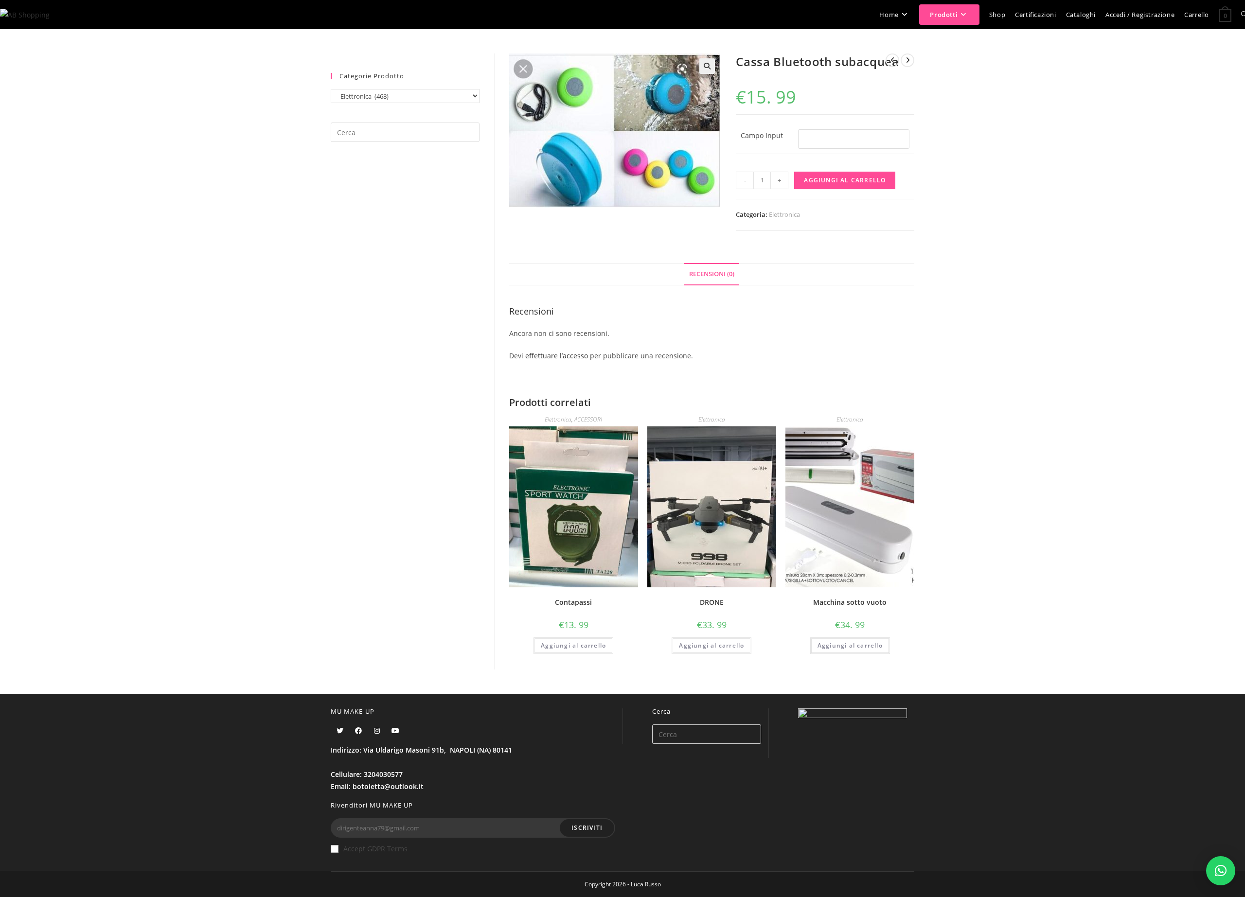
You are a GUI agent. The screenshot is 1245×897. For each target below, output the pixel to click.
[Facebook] (358, 730)
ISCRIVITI (587, 828)
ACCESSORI (588, 419)
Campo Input (762, 135)
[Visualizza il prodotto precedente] (892, 60)
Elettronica (784, 214)
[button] (1220, 870)
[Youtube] (395, 730)
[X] (340, 730)
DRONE (712, 602)
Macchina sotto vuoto (850, 602)
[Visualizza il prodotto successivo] (907, 60)
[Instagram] (377, 730)
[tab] (711, 274)
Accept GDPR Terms (375, 848)
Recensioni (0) (711, 274)
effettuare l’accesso (556, 355)
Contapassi (573, 602)
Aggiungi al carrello (845, 180)
